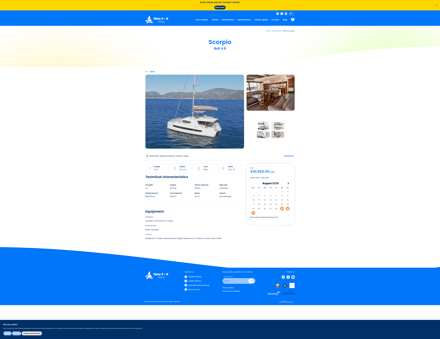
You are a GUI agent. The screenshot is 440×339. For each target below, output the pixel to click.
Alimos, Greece (194, 289)
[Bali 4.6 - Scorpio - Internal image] (270, 92)
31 (253, 213)
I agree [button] (7, 333)
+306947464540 (194, 277)
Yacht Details (276, 31)
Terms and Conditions (231, 291)
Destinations (228, 19)
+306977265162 (194, 281)
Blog (285, 19)
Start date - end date (259, 178)
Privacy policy (228, 288)
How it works (202, 19)
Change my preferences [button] (31, 333)
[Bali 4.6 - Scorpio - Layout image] (270, 131)
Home (267, 31)
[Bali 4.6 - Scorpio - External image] (194, 111)
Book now (220, 7)
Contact (275, 19)
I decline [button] (17, 333)
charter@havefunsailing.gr (198, 285)
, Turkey (169, 156)
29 (282, 209)
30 (288, 209)
